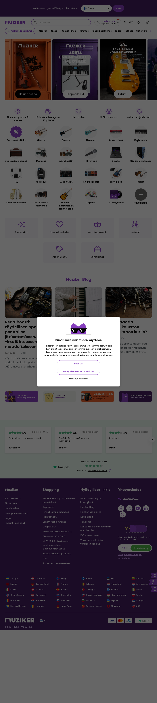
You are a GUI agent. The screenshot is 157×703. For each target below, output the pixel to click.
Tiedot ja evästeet (78, 378)
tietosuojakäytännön (78, 355)
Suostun (78, 364)
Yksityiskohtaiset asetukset (78, 371)
